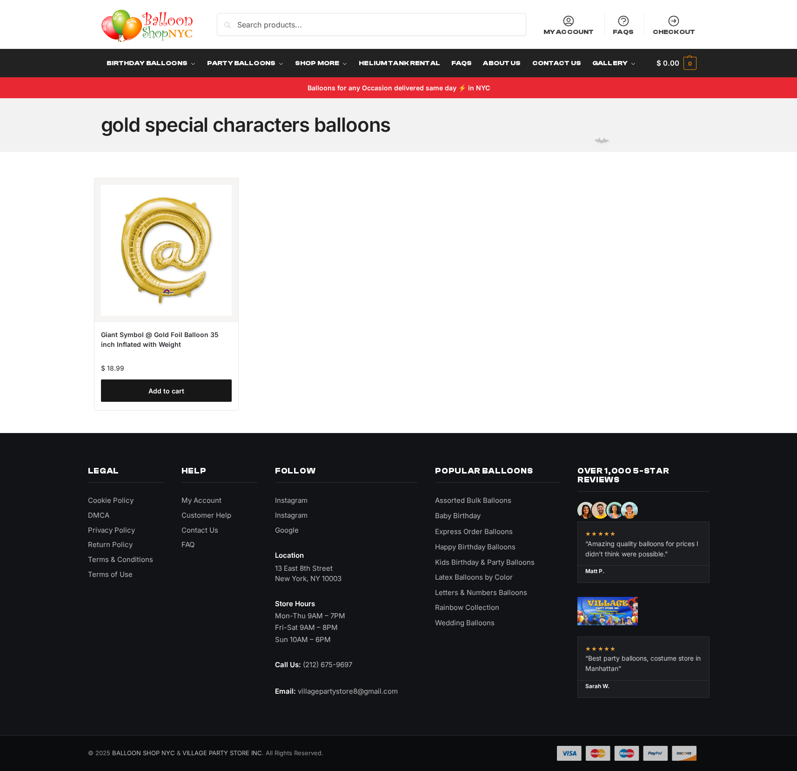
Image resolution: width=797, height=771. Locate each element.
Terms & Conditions (120, 559)
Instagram (291, 500)
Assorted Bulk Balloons (473, 500)
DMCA (98, 515)
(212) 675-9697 (327, 664)
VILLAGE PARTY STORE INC (222, 753)
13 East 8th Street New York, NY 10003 (308, 573)
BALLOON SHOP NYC (143, 753)
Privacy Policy (111, 530)
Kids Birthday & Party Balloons (485, 562)
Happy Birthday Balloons (475, 546)
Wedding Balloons (465, 622)
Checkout (674, 32)
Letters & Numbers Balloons (481, 592)
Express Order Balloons (474, 531)
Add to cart (166, 391)
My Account (568, 32)
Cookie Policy (111, 500)
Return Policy (110, 544)
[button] (676, 63)
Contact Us (199, 530)
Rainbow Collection (467, 607)
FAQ (187, 544)
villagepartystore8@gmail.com (348, 691)
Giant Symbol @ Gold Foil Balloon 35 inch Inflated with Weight (160, 339)
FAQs (623, 32)
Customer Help (206, 515)
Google (287, 530)
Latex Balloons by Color (474, 577)
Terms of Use (110, 574)
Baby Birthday (458, 515)
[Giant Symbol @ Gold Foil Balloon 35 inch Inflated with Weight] (166, 250)
